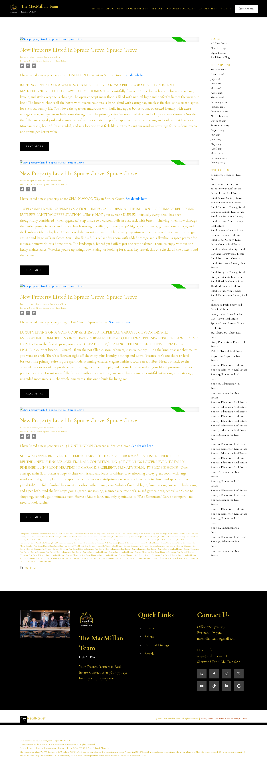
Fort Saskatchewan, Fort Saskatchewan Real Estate (79, 533)
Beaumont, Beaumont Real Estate (44, 533)
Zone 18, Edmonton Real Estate (95, 552)
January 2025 (218, 162)
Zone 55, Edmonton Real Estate (111, 558)
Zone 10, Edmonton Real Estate (91, 549)
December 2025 (219, 111)
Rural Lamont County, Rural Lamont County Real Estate (117, 536)
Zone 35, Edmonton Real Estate (184, 555)
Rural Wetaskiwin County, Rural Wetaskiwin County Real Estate (57, 543)
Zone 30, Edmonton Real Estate (157, 555)
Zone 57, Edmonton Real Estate (164, 558)
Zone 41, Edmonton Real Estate (59, 558)
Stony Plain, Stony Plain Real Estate (58, 546)
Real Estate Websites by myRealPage (231, 718)
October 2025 (218, 120)
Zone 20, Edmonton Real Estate (147, 552)
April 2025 (217, 148)
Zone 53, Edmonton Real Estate (85, 558)
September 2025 (220, 125)
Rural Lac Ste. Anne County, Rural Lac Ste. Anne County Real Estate (64, 536)
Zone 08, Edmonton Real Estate (39, 549)
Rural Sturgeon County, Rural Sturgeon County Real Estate (133, 540)
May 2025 (216, 144)
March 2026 (217, 97)
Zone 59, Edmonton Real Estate (39, 561)
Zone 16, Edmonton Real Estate (43, 552)
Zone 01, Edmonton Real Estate (136, 546)
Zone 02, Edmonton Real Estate (162, 546)
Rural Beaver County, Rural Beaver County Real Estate (143, 533)
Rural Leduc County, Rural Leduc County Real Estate (162, 536)
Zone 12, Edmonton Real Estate (118, 549)
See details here (135, 75)
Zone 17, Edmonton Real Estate (69, 552)
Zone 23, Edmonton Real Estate (52, 555)
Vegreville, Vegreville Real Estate (110, 546)
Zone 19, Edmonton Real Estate (121, 552)
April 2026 (217, 93)
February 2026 (219, 102)
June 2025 (216, 139)
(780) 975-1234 (246, 8)
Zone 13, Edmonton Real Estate (144, 549)
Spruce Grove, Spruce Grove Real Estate (48, 60)
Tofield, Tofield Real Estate (85, 546)
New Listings (218, 48)
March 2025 (217, 153)
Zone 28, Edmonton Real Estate (105, 555)
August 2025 (217, 130)
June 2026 (216, 83)
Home (96, 8)
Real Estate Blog (220, 57)
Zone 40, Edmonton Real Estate (32, 558)
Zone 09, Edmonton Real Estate (65, 549)
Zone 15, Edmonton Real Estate (229, 421)
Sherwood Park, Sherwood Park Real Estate (101, 543)
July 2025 (215, 134)
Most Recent (218, 69)
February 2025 (219, 158)
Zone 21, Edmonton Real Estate (173, 552)
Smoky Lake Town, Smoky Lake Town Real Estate (139, 543)
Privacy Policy (206, 718)
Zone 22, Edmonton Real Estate (229, 458)
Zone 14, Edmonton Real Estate (170, 549)
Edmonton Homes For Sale (172, 8)
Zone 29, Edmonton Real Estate (131, 555)
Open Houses (218, 53)
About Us (113, 8)
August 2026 (217, 74)
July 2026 (216, 79)
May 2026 (216, 88)
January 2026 (218, 107)
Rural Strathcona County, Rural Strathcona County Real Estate (82, 540)
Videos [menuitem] (226, 8)
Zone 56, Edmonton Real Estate (138, 558)
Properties (207, 8)
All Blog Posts (219, 43)
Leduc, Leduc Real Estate (110, 533)
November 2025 (219, 116)
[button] (246, 9)
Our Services (136, 8)
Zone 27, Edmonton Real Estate (78, 555)
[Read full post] (109, 41)
